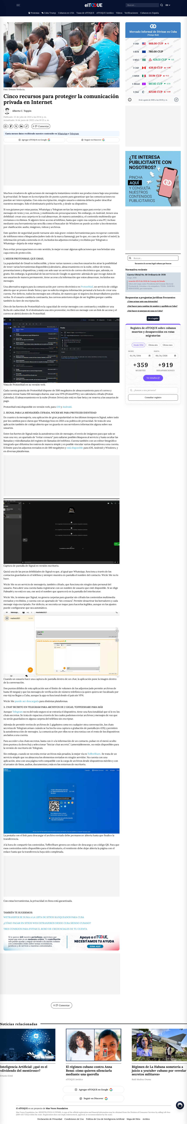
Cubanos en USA (66, 13)
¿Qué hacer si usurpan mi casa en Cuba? (145, 311)
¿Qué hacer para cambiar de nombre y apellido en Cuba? (152, 306)
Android (67, 406)
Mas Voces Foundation (57, 1108)
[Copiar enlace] (27, 126)
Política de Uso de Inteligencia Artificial (105, 1119)
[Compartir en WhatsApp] (6, 126)
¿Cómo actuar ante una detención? (142, 301)
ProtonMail (87, 286)
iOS (58, 406)
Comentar (41, 126)
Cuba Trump (50, 13)
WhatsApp (62, 133)
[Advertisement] (62, 165)
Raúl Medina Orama (141, 1079)
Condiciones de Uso (74, 1119)
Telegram (74, 133)
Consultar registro (153, 397)
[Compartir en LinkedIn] (21, 126)
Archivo (146, 1119)
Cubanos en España (149, 13)
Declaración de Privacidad (49, 1119)
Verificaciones (131, 13)
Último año (153, 345)
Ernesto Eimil (6, 1075)
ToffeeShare (94, 753)
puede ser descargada (27, 701)
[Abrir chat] (180, 1105)
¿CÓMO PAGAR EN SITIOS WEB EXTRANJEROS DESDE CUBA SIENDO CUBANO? (47, 923)
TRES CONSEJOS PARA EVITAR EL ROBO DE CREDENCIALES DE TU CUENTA (45, 928)
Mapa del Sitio (133, 1119)
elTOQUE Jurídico (105, 13)
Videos (119, 13)
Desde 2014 (138, 345)
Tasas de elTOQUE (85, 13)
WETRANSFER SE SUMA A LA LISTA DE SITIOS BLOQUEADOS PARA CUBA (44, 917)
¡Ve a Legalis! (153, 318)
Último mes (167, 345)
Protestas (35, 13)
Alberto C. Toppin (21, 110)
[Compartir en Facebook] (11, 126)
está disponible (75, 447)
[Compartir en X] (16, 126)
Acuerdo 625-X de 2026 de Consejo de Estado (146, 281)
